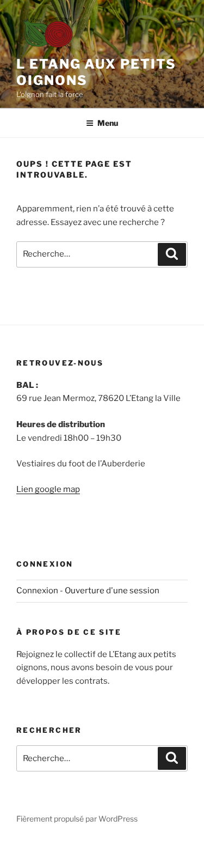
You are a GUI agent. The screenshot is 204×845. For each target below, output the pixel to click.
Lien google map (48, 489)
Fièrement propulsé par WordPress (77, 818)
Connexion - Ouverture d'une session (87, 590)
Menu (107, 122)
